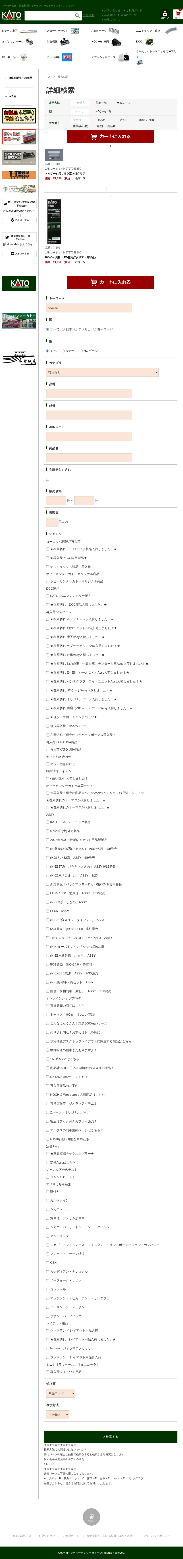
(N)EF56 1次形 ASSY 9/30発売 (74, 973)
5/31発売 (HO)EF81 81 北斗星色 (74, 929)
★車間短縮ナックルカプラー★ (72, 1153)
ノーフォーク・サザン (65, 1280)
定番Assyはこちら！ (64, 1162)
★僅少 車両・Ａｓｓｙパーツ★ (73, 717)
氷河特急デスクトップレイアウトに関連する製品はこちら (90, 1041)
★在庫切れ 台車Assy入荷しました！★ (77, 654)
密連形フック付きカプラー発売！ (73, 1121)
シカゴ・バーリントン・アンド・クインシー (81, 1227)
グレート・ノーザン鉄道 (67, 1253)
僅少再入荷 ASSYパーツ (68, 726)
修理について (112, 19)
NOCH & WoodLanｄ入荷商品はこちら (77, 1094)
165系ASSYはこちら (64, 1059)
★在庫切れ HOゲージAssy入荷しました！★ (81, 690)
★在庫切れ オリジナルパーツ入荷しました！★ (83, 699)
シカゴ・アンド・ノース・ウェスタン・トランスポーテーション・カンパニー (105, 1245)
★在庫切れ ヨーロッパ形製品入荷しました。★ (83, 549)
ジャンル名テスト (62, 1177)
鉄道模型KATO (22, 1535)
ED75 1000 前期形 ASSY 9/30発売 (77, 893)
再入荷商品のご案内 (64, 1085)
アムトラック (59, 1236)
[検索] (77, 15)
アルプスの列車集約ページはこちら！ (76, 1130)
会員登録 (109, 15)
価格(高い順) (80, 126)
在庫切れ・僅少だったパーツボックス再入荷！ (83, 735)
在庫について (129, 15)
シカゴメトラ (59, 1209)
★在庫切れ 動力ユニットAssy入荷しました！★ (83, 628)
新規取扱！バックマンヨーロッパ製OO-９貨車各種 (86, 884)
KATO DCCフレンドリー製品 (70, 595)
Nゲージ (71, 350)
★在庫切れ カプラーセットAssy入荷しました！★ (85, 646)
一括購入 (79, 102)
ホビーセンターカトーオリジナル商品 (76, 581)
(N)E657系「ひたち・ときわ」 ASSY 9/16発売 (83, 866)
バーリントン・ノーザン (67, 1307)
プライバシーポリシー (156, 1535)
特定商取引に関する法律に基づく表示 (110, 1535)
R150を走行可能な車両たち (69, 1139)
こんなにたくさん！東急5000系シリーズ (78, 1023)
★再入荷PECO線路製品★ (68, 558)
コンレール (58, 1289)
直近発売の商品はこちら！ (69, 1005)
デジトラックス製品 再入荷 (70, 567)
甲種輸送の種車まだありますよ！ (73, 1050)
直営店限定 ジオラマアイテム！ (73, 1103)
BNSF (54, 1191)
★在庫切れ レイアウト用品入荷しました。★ (83, 1339)
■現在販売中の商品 (20, 77)
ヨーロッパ (105, 329)
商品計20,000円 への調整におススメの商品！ (82, 1068)
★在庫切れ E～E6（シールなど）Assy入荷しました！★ (89, 672)
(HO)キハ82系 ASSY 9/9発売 (72, 857)
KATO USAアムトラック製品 (70, 822)
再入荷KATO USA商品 (65, 749)
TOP (49, 76)
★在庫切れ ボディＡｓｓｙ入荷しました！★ (82, 619)
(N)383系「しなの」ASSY (68, 902)
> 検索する (110, 1436)
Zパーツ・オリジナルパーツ (70, 1112)
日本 (69, 329)
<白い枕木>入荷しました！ (69, 778)
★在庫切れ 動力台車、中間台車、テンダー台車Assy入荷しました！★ (99, 663)
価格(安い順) (146, 119)
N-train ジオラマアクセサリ (70, 1348)
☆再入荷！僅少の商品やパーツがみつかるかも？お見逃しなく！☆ (97, 793)
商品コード (79, 119)
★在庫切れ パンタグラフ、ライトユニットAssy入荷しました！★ (96, 681)
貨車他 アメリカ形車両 (67, 1218)
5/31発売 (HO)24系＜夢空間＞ (72, 964)
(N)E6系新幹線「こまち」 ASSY (73, 955)
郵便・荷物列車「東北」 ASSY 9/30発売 (80, 991)
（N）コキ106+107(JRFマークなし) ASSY (81, 937)
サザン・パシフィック (65, 1316)
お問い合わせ (112, 10)
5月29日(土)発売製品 (65, 831)
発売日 (123, 119)
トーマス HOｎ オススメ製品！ (74, 1014)
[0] (178, 16)
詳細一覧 (101, 102)
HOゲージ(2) (103, 111)
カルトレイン (59, 1200)
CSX (53, 1262)
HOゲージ (91, 350)
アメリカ (84, 329)
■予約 (12, 96)
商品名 (102, 119)
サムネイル (123, 102)
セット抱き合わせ (62, 764)
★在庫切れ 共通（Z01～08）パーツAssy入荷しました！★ (91, 708)
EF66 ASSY (59, 911)
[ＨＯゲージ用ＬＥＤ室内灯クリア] (54, 154)
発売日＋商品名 (106, 126)
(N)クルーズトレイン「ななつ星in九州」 (78, 946)
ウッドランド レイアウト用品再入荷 (75, 1357)
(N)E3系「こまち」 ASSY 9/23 (74, 875)
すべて (80, 111)
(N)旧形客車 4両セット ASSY (72, 982)
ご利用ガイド (134, 10)
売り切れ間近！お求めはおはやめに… (76, 1032)
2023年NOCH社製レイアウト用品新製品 (78, 840)
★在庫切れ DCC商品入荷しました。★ (78, 604)
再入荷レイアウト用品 (65, 1372)
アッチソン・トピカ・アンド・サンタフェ (80, 1298)
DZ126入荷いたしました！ (69, 1077)
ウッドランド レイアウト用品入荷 (74, 1330)
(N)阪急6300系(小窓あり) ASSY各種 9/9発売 (83, 848)
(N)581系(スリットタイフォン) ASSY (77, 920)
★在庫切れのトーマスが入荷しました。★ (80, 807)
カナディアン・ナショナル (69, 1271)
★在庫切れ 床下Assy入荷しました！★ (77, 637)
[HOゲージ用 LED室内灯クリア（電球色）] (54, 221)
